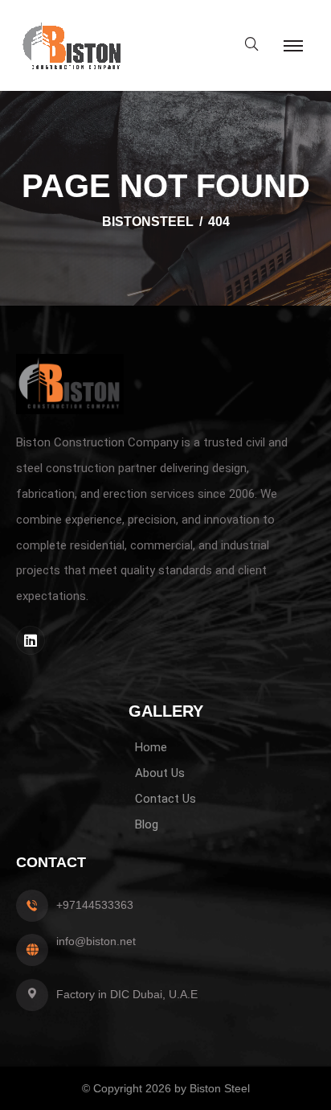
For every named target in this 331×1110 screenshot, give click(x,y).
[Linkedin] (30, 640)
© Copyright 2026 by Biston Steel (166, 1088)
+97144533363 (94, 904)
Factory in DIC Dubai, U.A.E (127, 994)
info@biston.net (96, 941)
